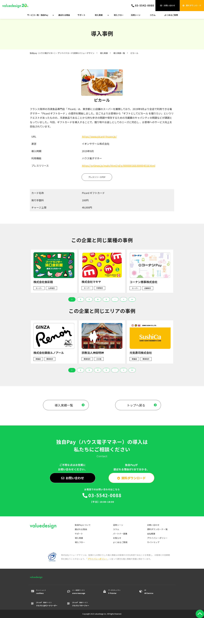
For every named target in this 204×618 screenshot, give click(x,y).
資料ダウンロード (193, 5)
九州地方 (51, 288)
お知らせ (117, 538)
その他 (98, 359)
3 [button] (89, 299)
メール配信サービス (78, 591)
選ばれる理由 (64, 15)
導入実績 (99, 15)
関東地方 (49, 359)
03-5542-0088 (144, 5)
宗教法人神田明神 (93, 353)
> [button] (123, 299)
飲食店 (38, 359)
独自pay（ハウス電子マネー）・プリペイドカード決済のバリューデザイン (62, 53)
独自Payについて (83, 525)
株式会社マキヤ (91, 282)
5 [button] (106, 299)
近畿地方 (147, 288)
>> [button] (132, 299)
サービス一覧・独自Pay (37, 15)
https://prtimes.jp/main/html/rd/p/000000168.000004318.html (118, 165)
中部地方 (99, 288)
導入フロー (119, 15)
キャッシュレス (41, 591)
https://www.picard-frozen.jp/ (99, 136)
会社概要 (151, 533)
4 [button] (97, 299)
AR (148, 591)
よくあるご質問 (171, 15)
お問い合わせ (169, 5)
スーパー (39, 288)
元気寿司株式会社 (141, 353)
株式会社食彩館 (43, 282)
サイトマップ (153, 542)
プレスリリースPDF (96, 177)
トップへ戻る (136, 405)
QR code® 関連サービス (46, 604)
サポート (81, 15)
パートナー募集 (120, 533)
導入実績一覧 (119, 53)
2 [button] (80, 299)
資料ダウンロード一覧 (157, 529)
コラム (153, 15)
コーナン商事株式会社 (143, 282)
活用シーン (135, 15)
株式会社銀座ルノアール (48, 353)
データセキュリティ (114, 591)
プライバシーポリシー (157, 538)
